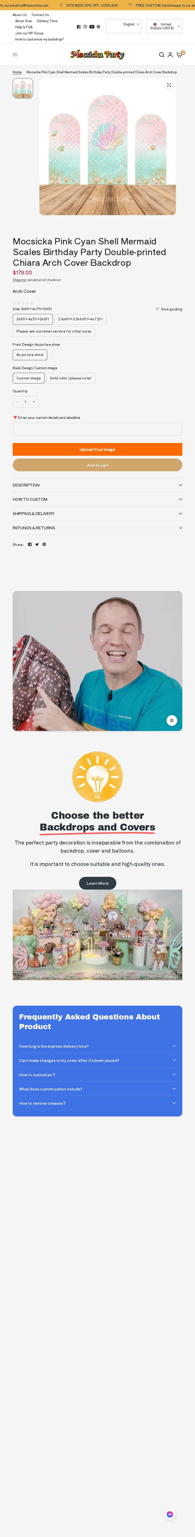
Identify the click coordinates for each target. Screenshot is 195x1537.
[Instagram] (85, 26)
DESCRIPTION (26, 485)
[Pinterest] (98, 26)
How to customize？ (37, 1074)
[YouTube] (92, 26)
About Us (20, 14)
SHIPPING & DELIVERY (34, 513)
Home (17, 72)
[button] (169, 1515)
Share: (18, 544)
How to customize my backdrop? (39, 39)
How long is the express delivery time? (54, 1046)
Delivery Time (47, 21)
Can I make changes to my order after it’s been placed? (69, 1060)
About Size (23, 21)
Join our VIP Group (29, 33)
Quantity (20, 391)
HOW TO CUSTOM (30, 499)
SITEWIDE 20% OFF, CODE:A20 (73, 5)
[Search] (161, 55)
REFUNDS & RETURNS (34, 527)
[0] (178, 55)
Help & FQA (23, 27)
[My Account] (170, 55)
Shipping (19, 280)
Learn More (98, 883)
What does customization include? (50, 1088)
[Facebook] (78, 26)
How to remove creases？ (42, 1103)
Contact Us (40, 14)
